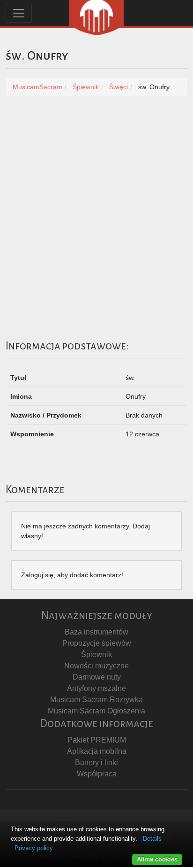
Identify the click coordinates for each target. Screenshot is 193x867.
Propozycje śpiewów (96, 643)
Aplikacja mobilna (96, 751)
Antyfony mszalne (96, 688)
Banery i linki (96, 762)
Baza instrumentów (96, 632)
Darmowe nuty (97, 677)
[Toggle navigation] (19, 13)
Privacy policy (34, 848)
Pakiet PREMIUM (96, 740)
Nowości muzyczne (96, 666)
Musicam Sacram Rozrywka (96, 700)
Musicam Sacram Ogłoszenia (96, 711)
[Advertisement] (96, 206)
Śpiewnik (96, 654)
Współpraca (97, 774)
